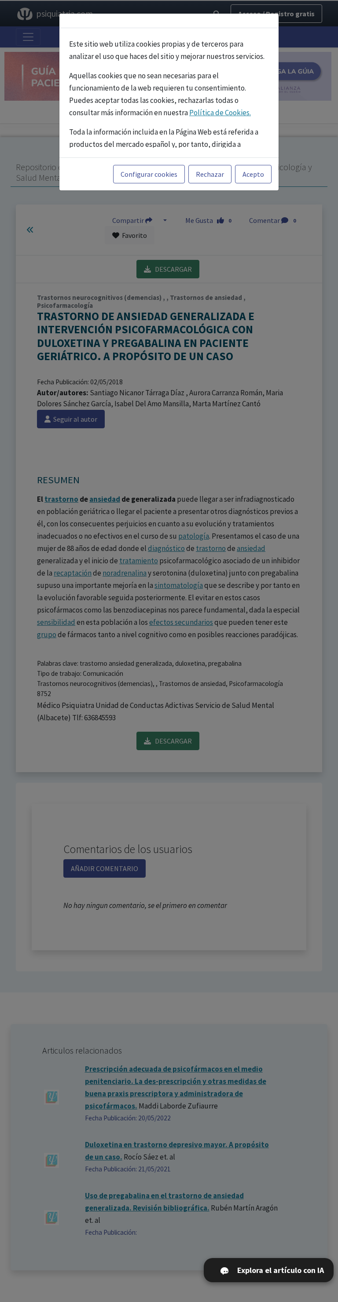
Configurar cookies (149, 174)
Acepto (253, 174)
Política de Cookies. (220, 112)
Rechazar (210, 174)
